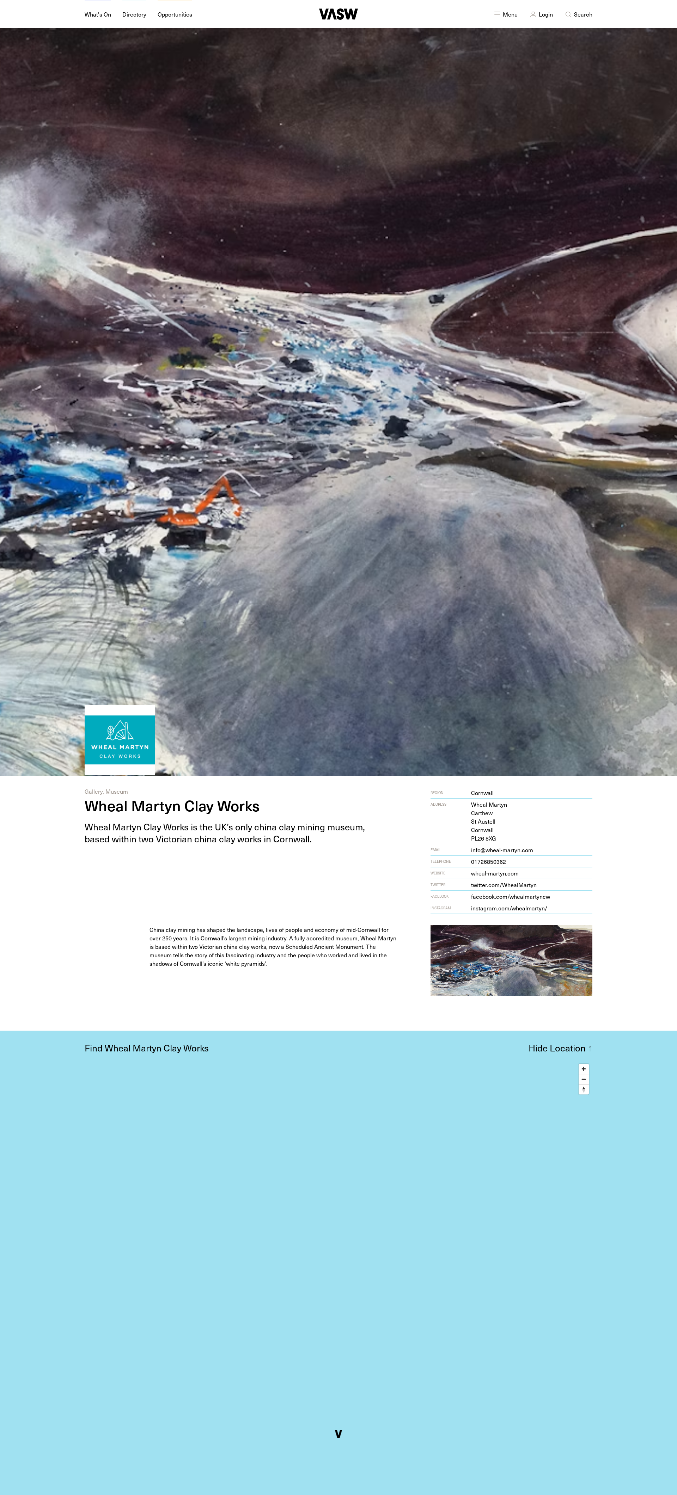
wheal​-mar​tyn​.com (495, 873)
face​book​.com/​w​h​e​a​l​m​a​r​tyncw (510, 896)
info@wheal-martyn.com (502, 850)
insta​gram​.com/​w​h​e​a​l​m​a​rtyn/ (509, 908)
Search (583, 14)
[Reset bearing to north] (584, 1089)
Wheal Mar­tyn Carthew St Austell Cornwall (489, 821)
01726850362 (488, 861)
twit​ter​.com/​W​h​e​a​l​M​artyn (504, 884)
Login (546, 14)
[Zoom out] (584, 1079)
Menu (510, 14)
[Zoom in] (584, 1069)
